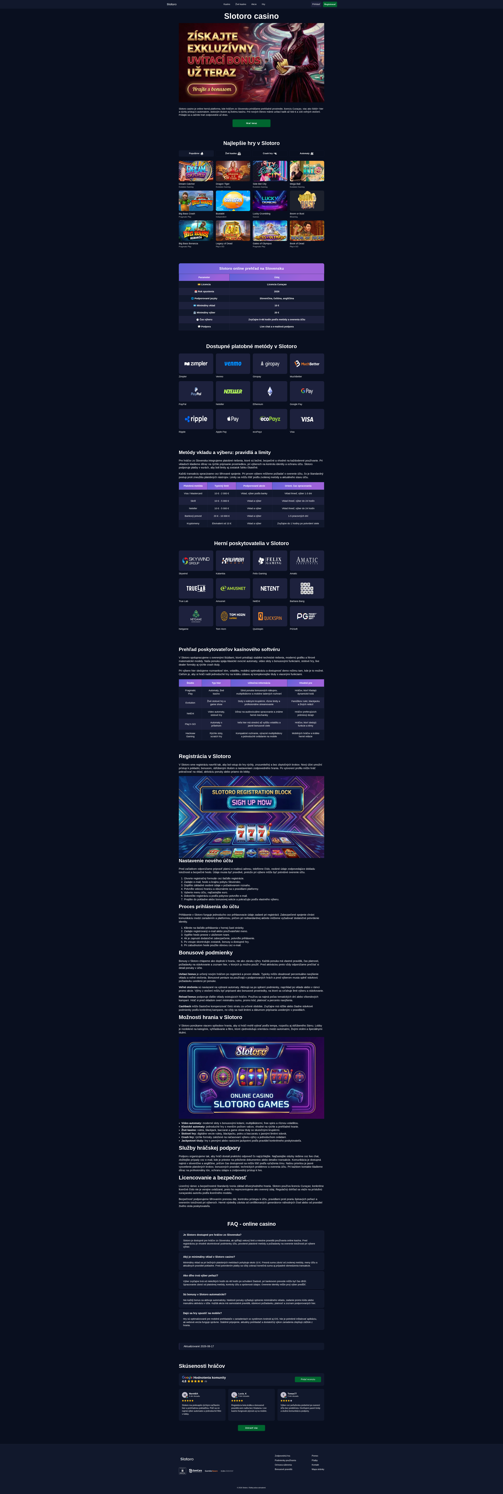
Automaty (305, 153)
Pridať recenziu (308, 1379)
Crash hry (268, 153)
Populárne (194, 153)
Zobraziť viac (251, 1428)
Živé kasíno (231, 153)
